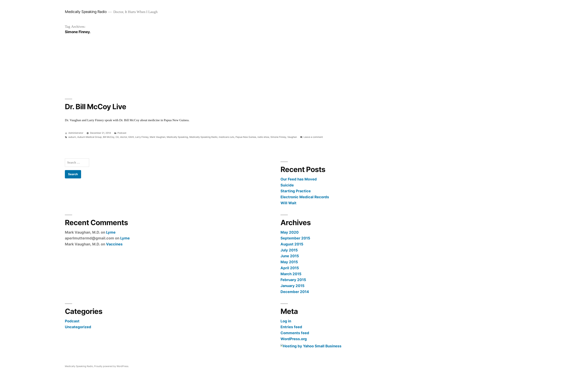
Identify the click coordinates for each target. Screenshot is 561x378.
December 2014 (294, 292)
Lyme (111, 232)
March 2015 (290, 274)
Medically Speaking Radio (86, 11)
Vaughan (292, 137)
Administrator (75, 133)
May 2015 (289, 262)
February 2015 (293, 280)
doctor (123, 137)
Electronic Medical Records (304, 197)
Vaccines (114, 244)
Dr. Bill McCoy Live (95, 106)
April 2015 (289, 268)
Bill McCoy (108, 137)
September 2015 (295, 238)
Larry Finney (141, 137)
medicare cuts (226, 137)
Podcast (121, 133)
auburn (72, 137)
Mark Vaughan (157, 137)
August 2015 (291, 244)
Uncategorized (78, 327)
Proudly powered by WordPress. (111, 366)
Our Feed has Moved (298, 179)
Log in (285, 321)
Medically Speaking (177, 137)
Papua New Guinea (246, 137)
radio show (263, 137)
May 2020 (289, 232)
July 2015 (289, 250)
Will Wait (288, 203)
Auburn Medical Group (89, 137)
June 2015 (289, 256)
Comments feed (294, 333)
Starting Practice (295, 191)
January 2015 (292, 286)
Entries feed (291, 327)
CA (117, 137)
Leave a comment (313, 137)
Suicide (287, 185)
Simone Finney (278, 137)
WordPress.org (293, 339)
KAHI (131, 137)
